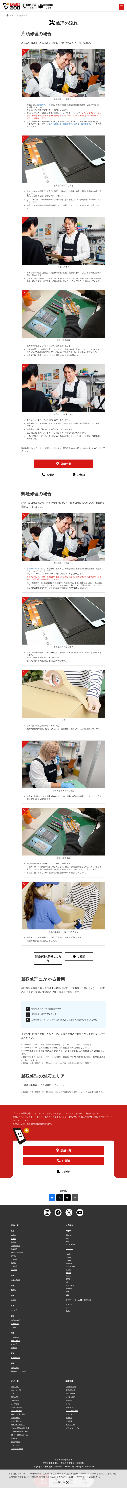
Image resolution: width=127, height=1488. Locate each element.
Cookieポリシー (79, 1477)
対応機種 (69, 1225)
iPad (67, 1238)
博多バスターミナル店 (18, 1371)
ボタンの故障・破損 (18, 1414)
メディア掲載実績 (72, 1411)
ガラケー (69, 1304)
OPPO (68, 1279)
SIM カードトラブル (18, 1424)
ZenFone (69, 1263)
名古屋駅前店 (15, 1320)
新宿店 (13, 1235)
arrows (68, 1273)
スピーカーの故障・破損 (19, 1431)
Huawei (68, 1260)
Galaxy (68, 1257)
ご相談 (81, 474)
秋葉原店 (14, 1249)
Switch (68, 1308)
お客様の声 (69, 1407)
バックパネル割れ (17, 1449)
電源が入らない (16, 1407)
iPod (67, 1241)
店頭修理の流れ (71, 1386)
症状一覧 (15, 1381)
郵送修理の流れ (71, 1390)
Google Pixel (70, 1266)
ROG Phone (70, 1285)
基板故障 (14, 1438)
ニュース (69, 1414)
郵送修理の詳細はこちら (48, 958)
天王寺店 (14, 1348)
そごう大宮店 (15, 1280)
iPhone (68, 1235)
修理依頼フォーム (34, 568)
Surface (68, 1311)
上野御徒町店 (15, 1246)
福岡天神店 (15, 1368)
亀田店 (13, 1300)
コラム (68, 1404)
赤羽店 (13, 1256)
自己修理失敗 (15, 1442)
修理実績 (69, 1400)
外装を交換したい (17, 1421)
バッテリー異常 (16, 1390)
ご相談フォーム (44, 105)
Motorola (69, 1288)
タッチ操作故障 (16, 1411)
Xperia (68, 1254)
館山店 (13, 1290)
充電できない (15, 1418)
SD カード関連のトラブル (20, 1435)
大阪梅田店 (15, 1337)
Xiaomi (68, 1276)
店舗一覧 (66, 463)
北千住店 (14, 1266)
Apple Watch (70, 1244)
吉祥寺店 (14, 1270)
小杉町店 (14, 1310)
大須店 (13, 1327)
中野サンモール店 (17, 1252)
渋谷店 (13, 1239)
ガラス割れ (15, 1386)
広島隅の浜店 (15, 1358)
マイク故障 (15, 1445)
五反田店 (14, 1259)
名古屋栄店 (15, 1324)
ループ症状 (15, 1404)
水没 (12, 1393)
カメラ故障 (15, 1400)
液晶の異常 (15, 1397)
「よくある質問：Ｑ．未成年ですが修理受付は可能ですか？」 (70, 124)
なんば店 (14, 1344)
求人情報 (69, 1421)
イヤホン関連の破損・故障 (20, 1428)
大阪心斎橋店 (15, 1341)
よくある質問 (70, 1397)
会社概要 (69, 1418)
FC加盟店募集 (70, 1424)
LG (67, 1282)
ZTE (67, 1291)
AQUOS (68, 1269)
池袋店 (13, 1242)
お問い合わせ (70, 1393)
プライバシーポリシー (73, 1428)
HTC (67, 1295)
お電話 (50, 474)
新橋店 (13, 1263)
